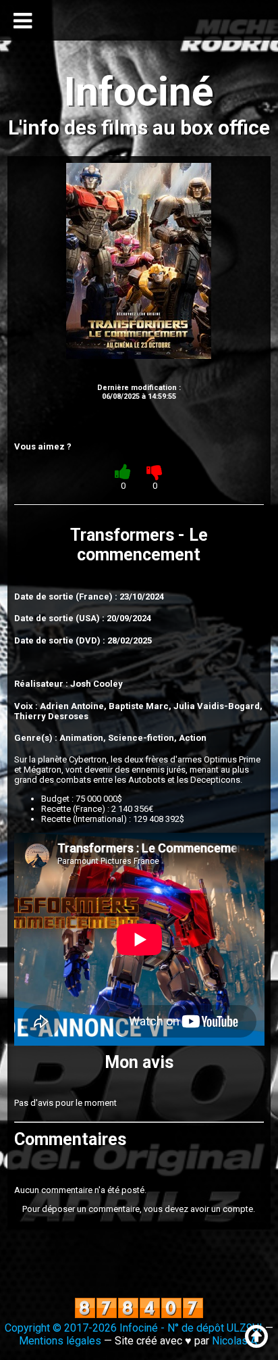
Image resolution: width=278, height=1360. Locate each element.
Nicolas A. (235, 1340)
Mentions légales (60, 1340)
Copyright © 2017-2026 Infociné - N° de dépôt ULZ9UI (133, 1327)
